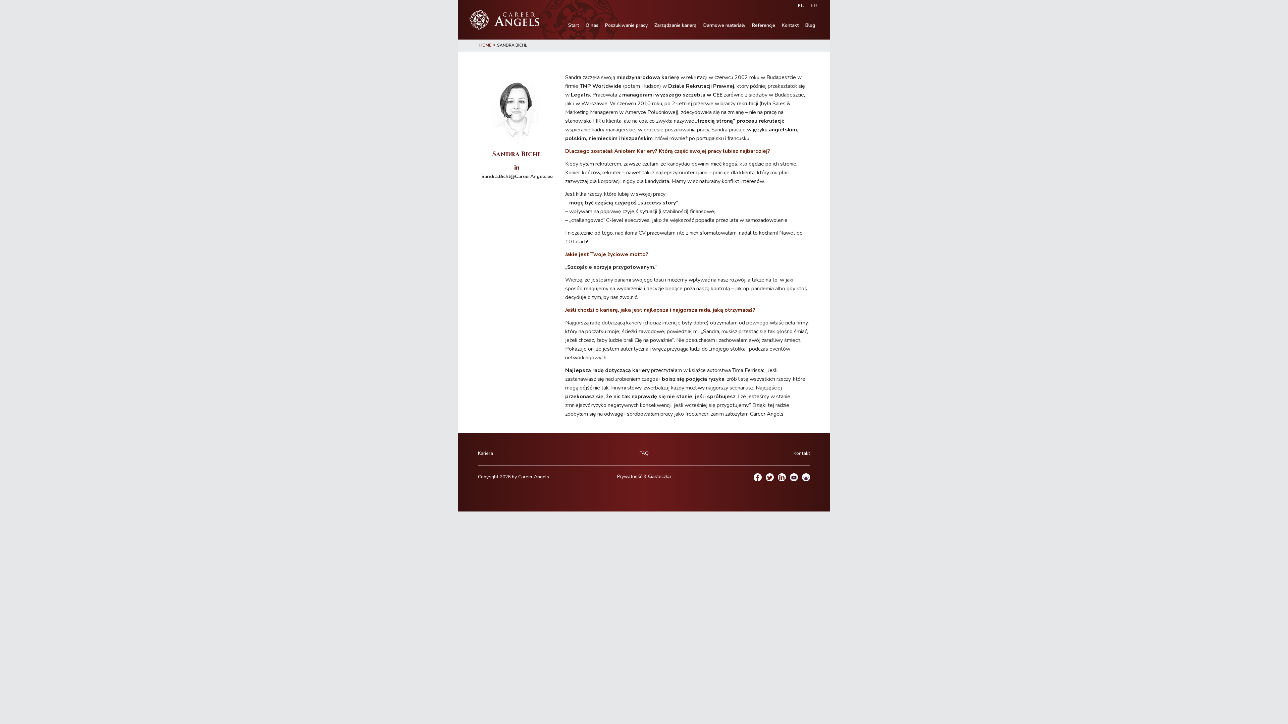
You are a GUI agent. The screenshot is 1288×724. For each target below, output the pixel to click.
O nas (592, 25)
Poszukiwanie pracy (626, 25)
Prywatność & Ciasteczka (644, 476)
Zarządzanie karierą (675, 25)
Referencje (763, 25)
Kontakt (790, 25)
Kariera (485, 453)
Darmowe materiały (724, 25)
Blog (810, 25)
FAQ (644, 453)
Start (573, 25)
